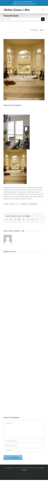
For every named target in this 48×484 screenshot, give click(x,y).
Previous (34, 30)
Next (41, 30)
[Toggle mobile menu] (43, 9)
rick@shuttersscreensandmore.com (24, 4)
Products (24, 204)
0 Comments (33, 204)
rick (6, 204)
